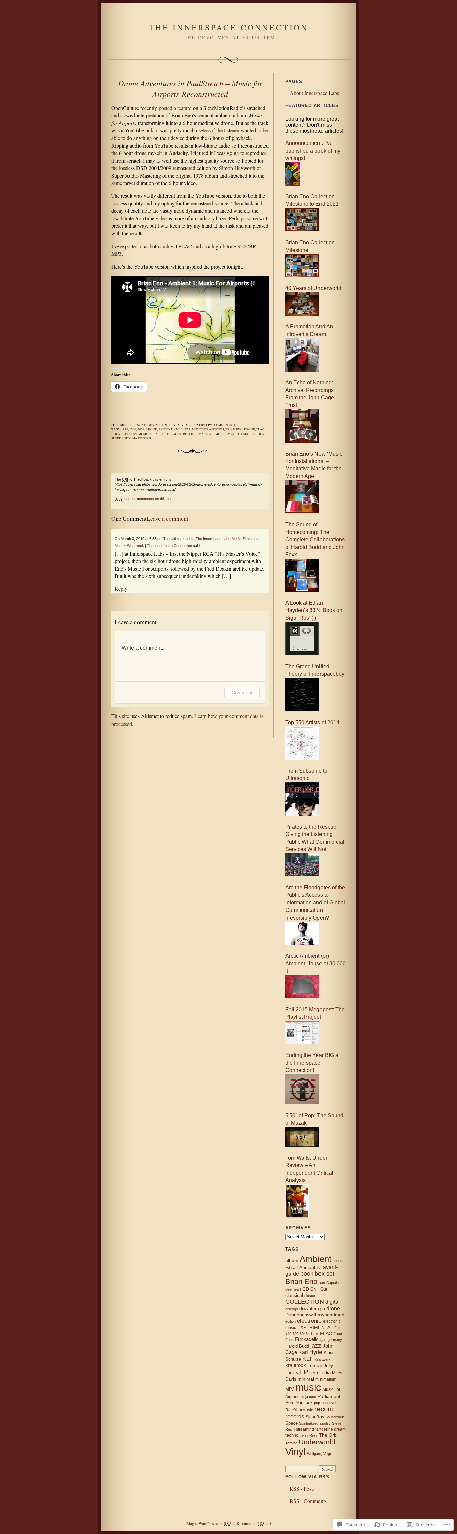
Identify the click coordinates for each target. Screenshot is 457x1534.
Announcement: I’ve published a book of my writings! (312, 150)
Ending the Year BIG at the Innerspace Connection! (312, 1062)
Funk (289, 1340)
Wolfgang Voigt (319, 1454)
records (294, 1416)
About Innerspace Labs (314, 92)
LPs (312, 1373)
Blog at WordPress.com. (205, 1523)
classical (294, 1295)
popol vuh (329, 1403)
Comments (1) (225, 425)
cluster (309, 1295)
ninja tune (308, 1397)
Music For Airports (154, 434)
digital (332, 1302)
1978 (124, 429)
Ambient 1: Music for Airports (199, 429)
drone (249, 429)
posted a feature (175, 107)
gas (323, 1340)
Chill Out (318, 1289)
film (314, 1333)
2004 (132, 429)
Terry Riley (308, 1435)
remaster (203, 434)
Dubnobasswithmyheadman (314, 1314)
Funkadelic (307, 1339)
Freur (337, 1334)
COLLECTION (304, 1301)
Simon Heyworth (227, 434)
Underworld (317, 1442)
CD (305, 1289)
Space (291, 1423)
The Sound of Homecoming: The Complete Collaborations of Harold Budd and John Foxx (315, 540)
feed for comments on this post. (145, 499)
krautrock (295, 1365)
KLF (307, 1358)
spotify (325, 1423)
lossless (129, 434)
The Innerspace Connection (228, 27)
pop (317, 1403)
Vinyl (295, 1451)
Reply (121, 588)
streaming (305, 1429)
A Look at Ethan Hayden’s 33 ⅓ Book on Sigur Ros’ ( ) (313, 610)
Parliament (328, 1396)
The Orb (328, 1435)
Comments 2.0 (254, 1523)
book (306, 1273)
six (245, 434)
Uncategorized (148, 425)
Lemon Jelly (320, 1365)
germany (335, 1340)
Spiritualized (308, 1423)
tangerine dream (330, 1429)
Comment (242, 692)
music (308, 1387)
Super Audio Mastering (131, 438)
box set (324, 1273)
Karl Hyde (310, 1352)
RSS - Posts (302, 1488)
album (291, 1260)
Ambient (165, 429)
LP (304, 1372)
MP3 (289, 1389)
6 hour (151, 429)
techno (291, 1435)
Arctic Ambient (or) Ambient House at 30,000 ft (315, 963)
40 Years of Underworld (313, 288)
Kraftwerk (323, 1359)
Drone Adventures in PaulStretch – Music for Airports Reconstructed (190, 88)
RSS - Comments (308, 1500)
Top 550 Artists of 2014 (312, 722)
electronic (309, 1321)
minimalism (325, 1379)
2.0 (230, 1523)
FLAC (260, 429)
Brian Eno (234, 429)
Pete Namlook (299, 1402)
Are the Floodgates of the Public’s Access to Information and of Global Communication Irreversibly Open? (315, 903)
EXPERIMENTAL (315, 1327)
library (292, 1372)
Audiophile (310, 1267)
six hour (257, 434)
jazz (315, 1345)
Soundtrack (334, 1417)
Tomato (291, 1443)
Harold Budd (297, 1346)
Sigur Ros (315, 1417)
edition (290, 1321)
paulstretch (182, 434)
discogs (291, 1309)
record (324, 1409)
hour (115, 434)
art (295, 1267)
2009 (141, 429)
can (322, 1283)
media (324, 1372)
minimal (306, 1379)
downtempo (312, 1308)
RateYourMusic (299, 1410)
